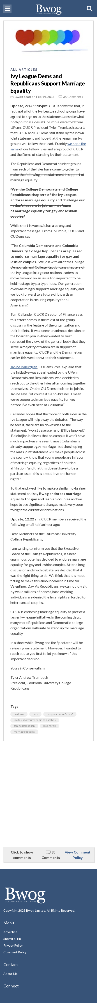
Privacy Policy (13, 945)
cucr (35, 714)
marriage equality (24, 731)
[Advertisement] (48, 794)
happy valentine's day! (60, 714)
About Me (10, 973)
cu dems (19, 714)
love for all (49, 725)
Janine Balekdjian (23, 367)
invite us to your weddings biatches (35, 720)
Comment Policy (14, 952)
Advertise (10, 932)
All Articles (24, 69)
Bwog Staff (23, 97)
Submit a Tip (12, 939)
